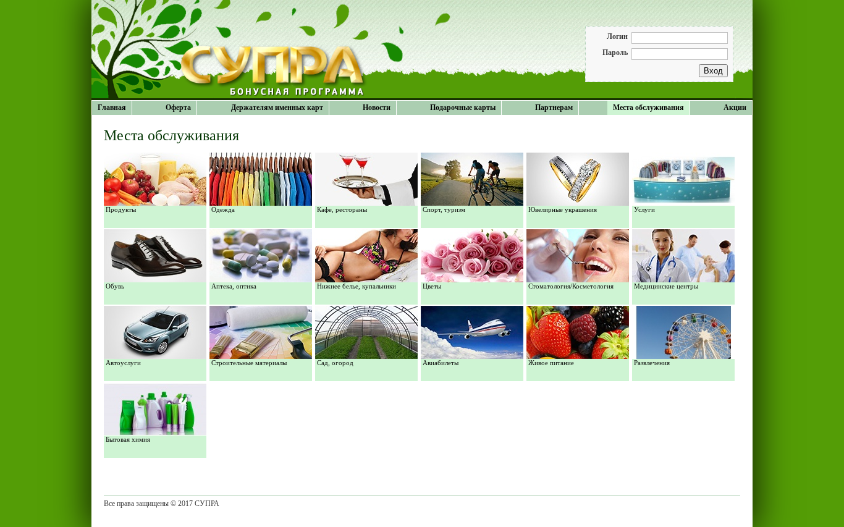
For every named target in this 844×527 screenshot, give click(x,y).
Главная (112, 107)
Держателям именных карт (277, 107)
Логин (617, 36)
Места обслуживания (648, 107)
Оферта (178, 107)
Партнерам (554, 107)
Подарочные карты (463, 107)
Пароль (615, 52)
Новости (376, 107)
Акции (735, 107)
